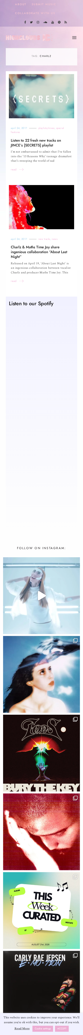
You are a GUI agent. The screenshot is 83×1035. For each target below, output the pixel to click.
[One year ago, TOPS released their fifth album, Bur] (41, 753)
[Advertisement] (41, 478)
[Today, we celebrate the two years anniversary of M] (41, 674)
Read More (22, 1028)
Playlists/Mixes (46, 128)
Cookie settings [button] (43, 1028)
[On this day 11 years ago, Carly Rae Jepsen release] (41, 989)
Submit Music (44, 4)
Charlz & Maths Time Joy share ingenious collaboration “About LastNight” (39, 251)
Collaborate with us (35, 13)
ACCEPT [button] (61, 1028)
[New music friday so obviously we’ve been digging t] (41, 910)
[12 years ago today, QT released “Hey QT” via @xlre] (41, 595)
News (55, 239)
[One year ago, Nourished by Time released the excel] (41, 831)
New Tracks (44, 239)
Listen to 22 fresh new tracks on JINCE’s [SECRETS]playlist (36, 143)
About (20, 4)
